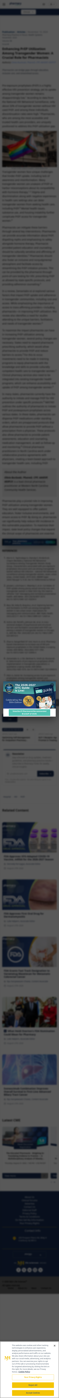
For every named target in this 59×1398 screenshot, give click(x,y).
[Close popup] (52, 685)
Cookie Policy (24, 1372)
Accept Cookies (33, 1393)
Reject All (33, 1385)
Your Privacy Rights (33, 1377)
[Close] (55, 1346)
